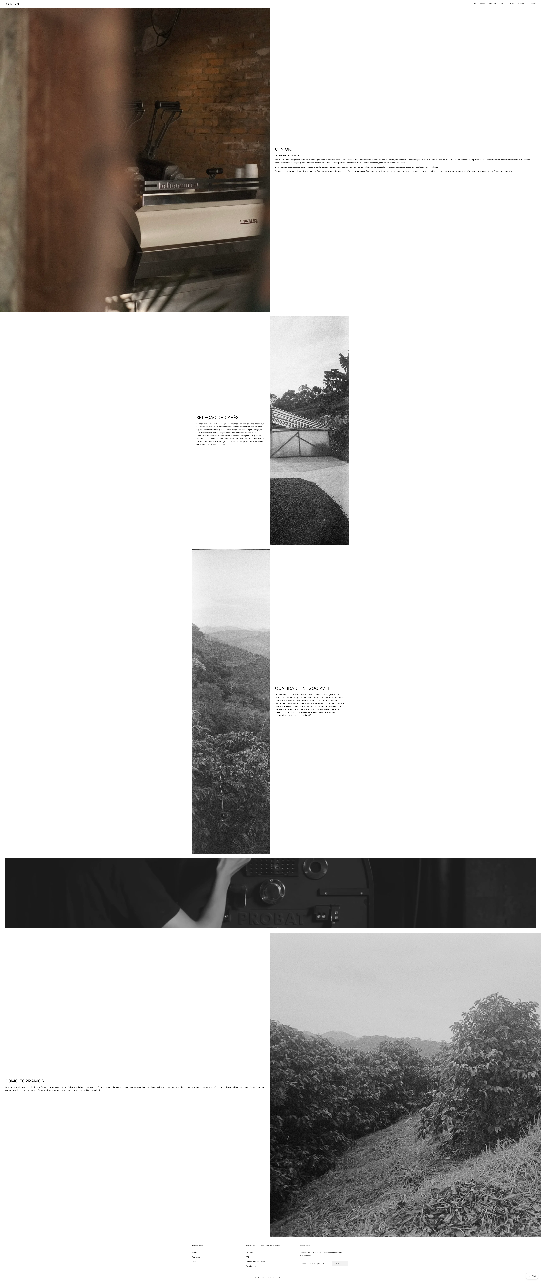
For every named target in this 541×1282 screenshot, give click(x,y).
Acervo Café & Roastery (267, 1277)
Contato (249, 1252)
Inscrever (340, 1263)
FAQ (248, 1257)
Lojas (194, 1261)
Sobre (194, 1252)
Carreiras (196, 1257)
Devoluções (251, 1266)
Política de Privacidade (255, 1261)
